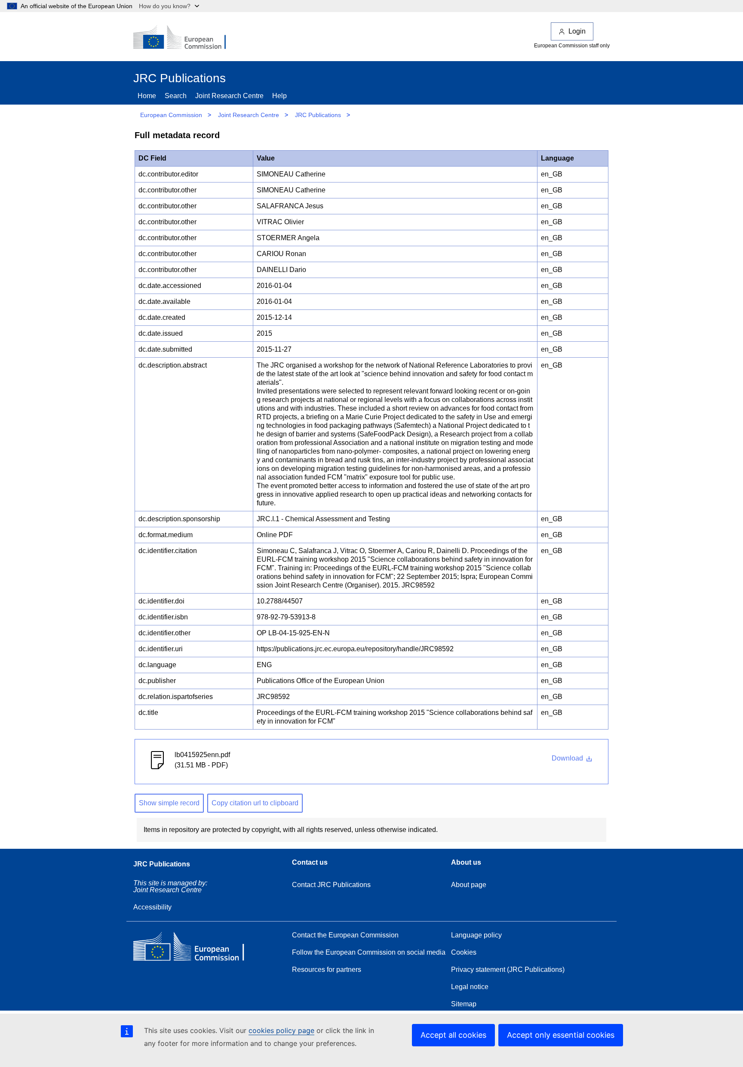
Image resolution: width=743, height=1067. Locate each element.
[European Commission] (185, 38)
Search (176, 95)
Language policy (476, 935)
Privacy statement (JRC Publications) (508, 969)
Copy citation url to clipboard (255, 803)
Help (279, 95)
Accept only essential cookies (560, 1034)
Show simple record (169, 803)
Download (568, 758)
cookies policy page (281, 1030)
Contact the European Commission (345, 935)
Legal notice (469, 986)
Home (147, 95)
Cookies (463, 952)
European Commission (171, 114)
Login (577, 31)
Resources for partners (326, 969)
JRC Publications (318, 114)
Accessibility (152, 907)
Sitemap (463, 1004)
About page (468, 884)
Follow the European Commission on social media (368, 952)
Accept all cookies (453, 1034)
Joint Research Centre (229, 95)
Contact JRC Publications (331, 884)
